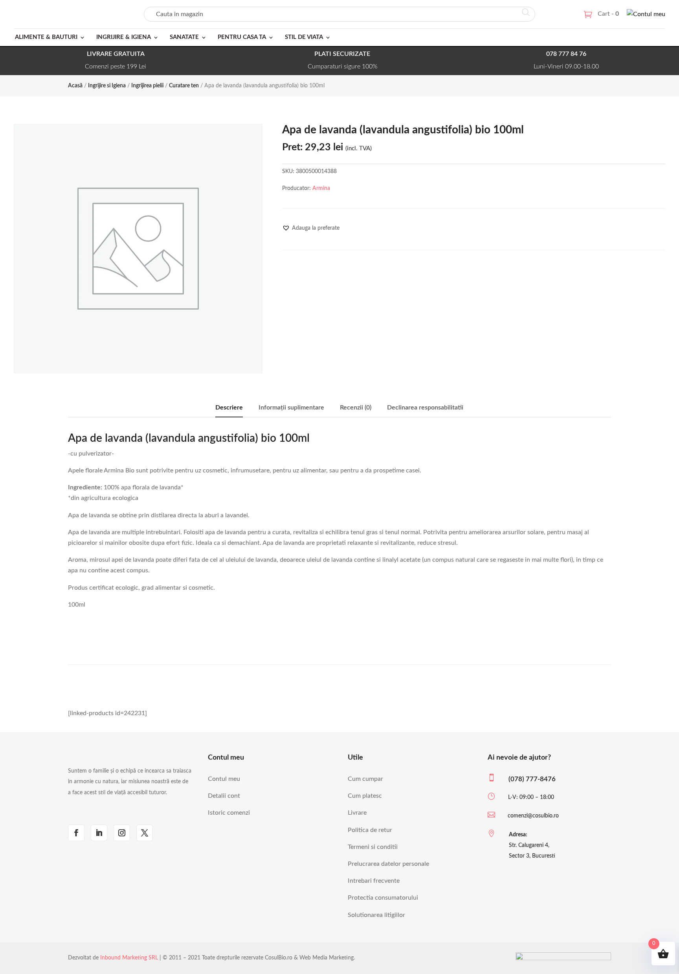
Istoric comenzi (229, 813)
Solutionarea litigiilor (376, 915)
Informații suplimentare (291, 407)
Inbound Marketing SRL (129, 958)
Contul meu (224, 779)
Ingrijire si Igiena (107, 86)
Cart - (608, 14)
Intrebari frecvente (374, 881)
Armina (321, 188)
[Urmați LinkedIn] (99, 833)
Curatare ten (184, 86)
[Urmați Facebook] (76, 833)
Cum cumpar (365, 779)
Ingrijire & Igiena (123, 37)
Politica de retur (370, 830)
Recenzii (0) (355, 407)
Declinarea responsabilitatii (425, 407)
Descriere (229, 407)
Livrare (357, 813)
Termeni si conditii (373, 847)
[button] (311, 228)
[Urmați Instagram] (122, 833)
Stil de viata (304, 37)
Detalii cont (224, 796)
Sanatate (184, 37)
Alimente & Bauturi (46, 37)
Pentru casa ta (242, 37)
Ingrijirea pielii (147, 86)
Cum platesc (365, 796)
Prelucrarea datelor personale (388, 864)
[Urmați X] (144, 833)
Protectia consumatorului (383, 898)
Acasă (75, 86)
